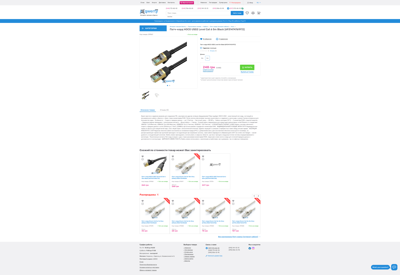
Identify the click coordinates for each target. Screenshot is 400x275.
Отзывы (212, 50)
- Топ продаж (188, 250)
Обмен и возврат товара (148, 270)
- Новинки (187, 248)
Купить (248, 67)
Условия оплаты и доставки (149, 267)
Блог (148, 2)
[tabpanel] (145, 95)
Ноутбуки (170, 16)
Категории (151, 28)
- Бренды (187, 261)
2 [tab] (169, 85)
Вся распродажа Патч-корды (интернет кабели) (238, 237)
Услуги (154, 2)
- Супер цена (188, 252)
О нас (142, 2)
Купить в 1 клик (247, 72)
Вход (251, 2)
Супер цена (223, 2)
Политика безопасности (148, 265)
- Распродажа (188, 254)
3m (202, 58)
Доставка (162, 2)
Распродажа (236, 3)
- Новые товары (189, 256)
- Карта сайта (188, 259)
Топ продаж (213, 2)
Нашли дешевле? (208, 71)
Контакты (171, 2)
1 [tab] (167, 85)
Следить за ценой (208, 69)
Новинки (204, 2)
